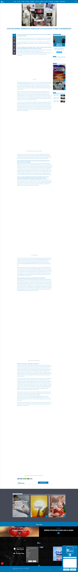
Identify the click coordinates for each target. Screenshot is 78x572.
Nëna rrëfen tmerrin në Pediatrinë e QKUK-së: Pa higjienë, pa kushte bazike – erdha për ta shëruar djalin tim (21, 505)
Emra (46, 1)
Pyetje (37, 1)
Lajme (23, 1)
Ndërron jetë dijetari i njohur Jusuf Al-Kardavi (58, 530)
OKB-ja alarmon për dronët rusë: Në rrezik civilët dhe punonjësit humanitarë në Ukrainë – (59, 85)
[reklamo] (59, 560)
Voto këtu (30, 561)
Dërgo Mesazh (63, 1)
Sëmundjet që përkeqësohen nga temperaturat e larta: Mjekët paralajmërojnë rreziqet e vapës (39, 505)
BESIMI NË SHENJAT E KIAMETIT (59, 77)
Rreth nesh (51, 1)
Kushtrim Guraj (21, 483)
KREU (15, 1)
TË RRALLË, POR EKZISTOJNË (19, 530)
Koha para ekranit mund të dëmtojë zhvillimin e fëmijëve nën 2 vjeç (57, 505)
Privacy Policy (16, 569)
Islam (19, 1)
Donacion (56, 1)
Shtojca (42, 1)
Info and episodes (59, 52)
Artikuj (27, 1)
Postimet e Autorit (43, 482)
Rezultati (34, 561)
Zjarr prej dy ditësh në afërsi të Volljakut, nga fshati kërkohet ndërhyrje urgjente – (59, 69)
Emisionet (32, 1)
